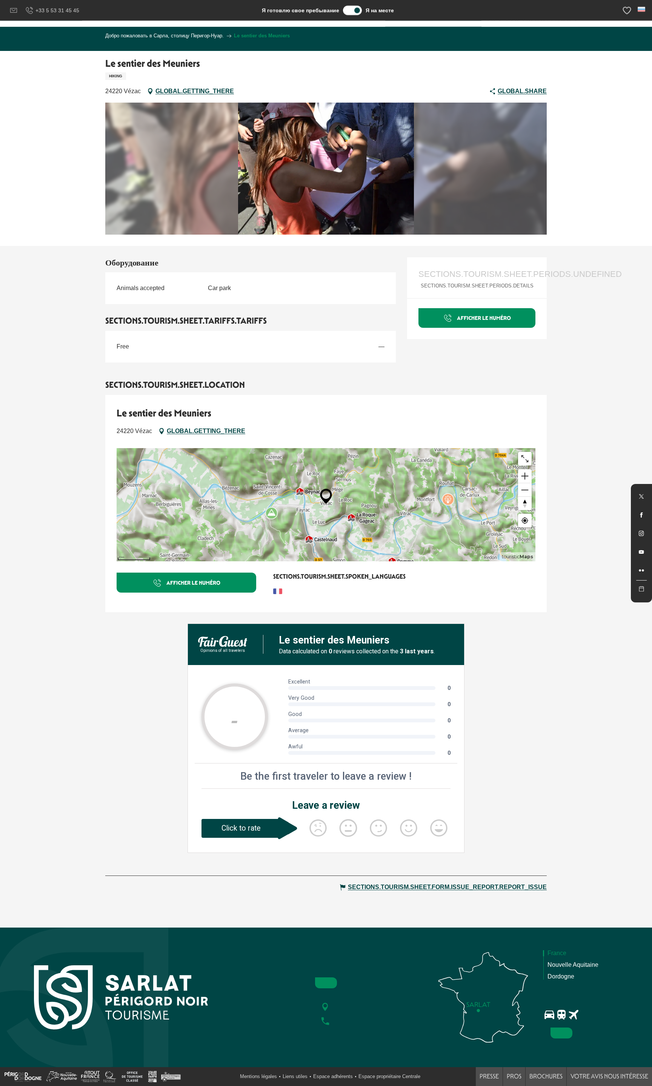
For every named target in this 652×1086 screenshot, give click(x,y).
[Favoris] (628, 10)
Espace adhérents (333, 1076)
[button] (642, 9)
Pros (514, 1076)
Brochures (546, 1076)
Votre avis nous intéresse (609, 1076)
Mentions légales (258, 1076)
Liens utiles (295, 1076)
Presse (489, 1076)
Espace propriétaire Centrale (389, 1076)
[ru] (642, 9)
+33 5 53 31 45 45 (57, 10)
